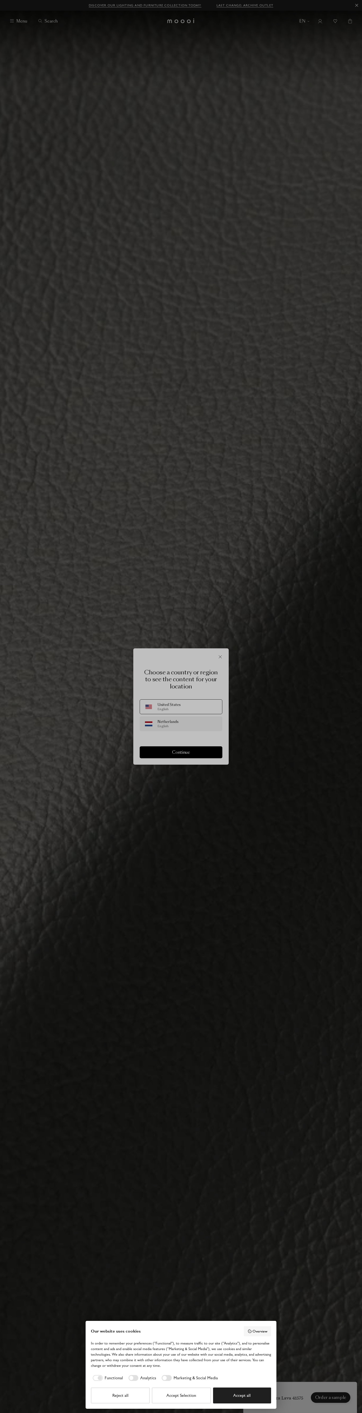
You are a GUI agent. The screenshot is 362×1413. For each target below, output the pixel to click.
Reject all (120, 1395)
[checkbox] (107, 1378)
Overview (260, 1331)
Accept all (242, 1395)
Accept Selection (181, 1395)
